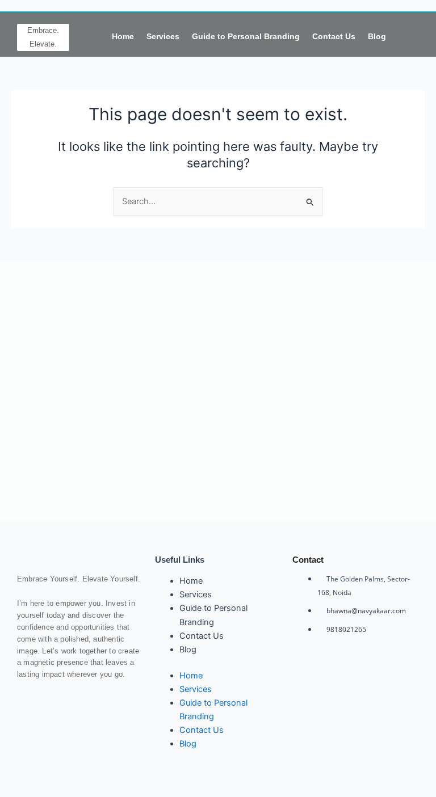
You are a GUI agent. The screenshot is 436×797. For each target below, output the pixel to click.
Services (162, 36)
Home (123, 36)
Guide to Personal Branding (246, 36)
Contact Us (333, 36)
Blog (377, 36)
